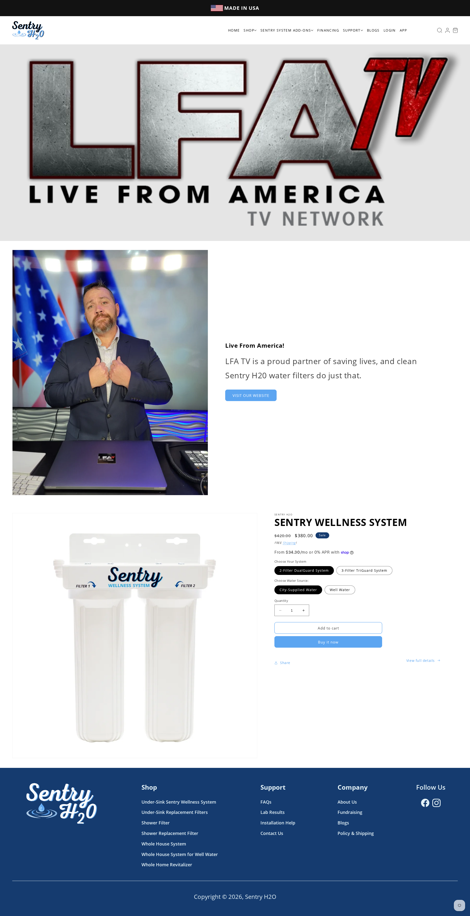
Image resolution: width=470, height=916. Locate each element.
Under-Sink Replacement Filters (174, 812)
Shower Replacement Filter (169, 833)
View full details (420, 660)
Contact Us (271, 833)
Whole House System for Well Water (179, 854)
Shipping (289, 543)
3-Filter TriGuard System (364, 570)
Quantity (281, 600)
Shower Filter (155, 823)
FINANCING (328, 30)
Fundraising (350, 812)
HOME (234, 30)
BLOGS (373, 30)
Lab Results (272, 812)
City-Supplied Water (298, 589)
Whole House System (163, 844)
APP (403, 30)
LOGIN (390, 30)
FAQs (265, 802)
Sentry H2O (260, 896)
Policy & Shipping (356, 833)
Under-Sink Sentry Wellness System (178, 802)
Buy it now (328, 642)
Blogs (343, 823)
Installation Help (277, 823)
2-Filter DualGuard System (304, 570)
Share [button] (285, 662)
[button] (286, 30)
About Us (347, 802)
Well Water (340, 589)
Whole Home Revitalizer (166, 865)
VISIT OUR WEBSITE (251, 395)
